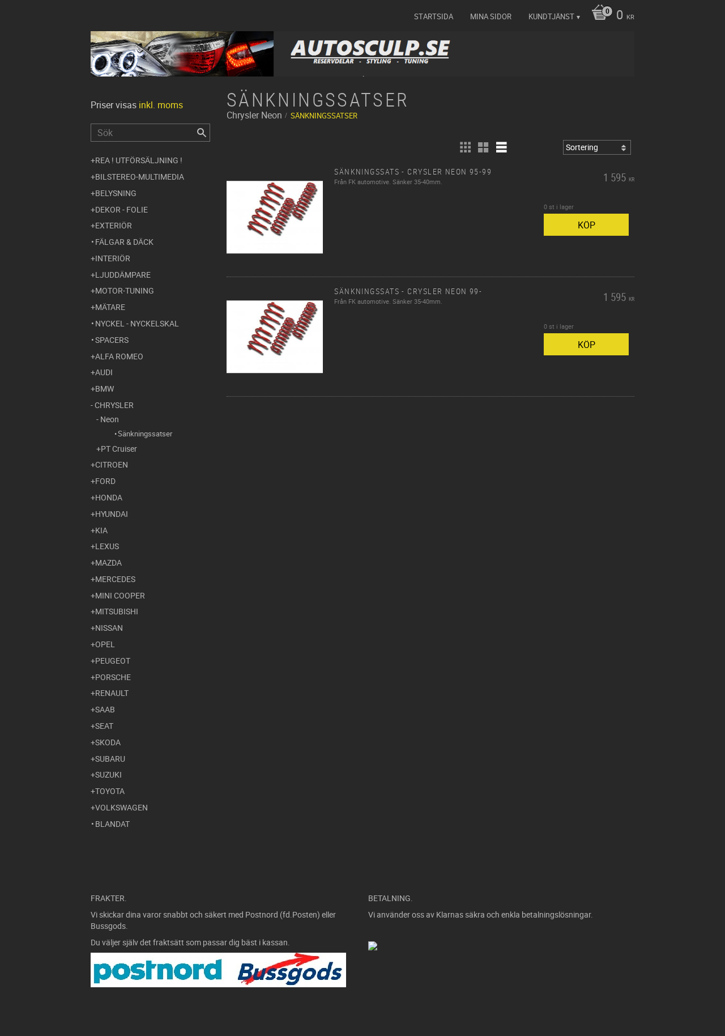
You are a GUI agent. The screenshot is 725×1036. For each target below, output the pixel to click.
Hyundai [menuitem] (111, 513)
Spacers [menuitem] (112, 339)
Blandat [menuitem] (112, 823)
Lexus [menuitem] (107, 546)
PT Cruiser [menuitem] (119, 448)
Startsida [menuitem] (433, 16)
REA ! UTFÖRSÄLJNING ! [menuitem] (138, 160)
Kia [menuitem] (101, 530)
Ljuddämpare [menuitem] (123, 274)
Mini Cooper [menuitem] (120, 595)
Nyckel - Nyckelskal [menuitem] (137, 323)
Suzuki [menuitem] (108, 774)
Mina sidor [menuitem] (490, 16)
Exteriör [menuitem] (113, 225)
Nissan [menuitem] (109, 627)
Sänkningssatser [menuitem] (145, 433)
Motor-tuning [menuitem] (124, 290)
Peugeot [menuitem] (112, 660)
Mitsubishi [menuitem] (116, 611)
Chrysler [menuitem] (114, 405)
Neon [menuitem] (109, 419)
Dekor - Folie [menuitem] (121, 209)
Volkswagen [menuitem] (121, 807)
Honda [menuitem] (108, 497)
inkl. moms (161, 105)
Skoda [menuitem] (108, 742)
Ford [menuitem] (105, 480)
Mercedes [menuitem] (115, 579)
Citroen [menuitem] (111, 464)
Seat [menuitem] (104, 725)
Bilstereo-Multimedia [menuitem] (139, 176)
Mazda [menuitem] (108, 562)
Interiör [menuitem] (112, 258)
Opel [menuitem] (105, 644)
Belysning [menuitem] (116, 193)
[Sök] (201, 132)
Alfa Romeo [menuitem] (119, 356)
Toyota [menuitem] (110, 791)
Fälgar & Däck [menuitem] (124, 241)
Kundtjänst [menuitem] (551, 16)
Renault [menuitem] (112, 692)
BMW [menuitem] (104, 388)
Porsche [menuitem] (113, 677)
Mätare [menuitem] (110, 307)
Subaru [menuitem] (110, 758)
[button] (465, 147)
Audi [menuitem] (104, 372)
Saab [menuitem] (105, 709)
